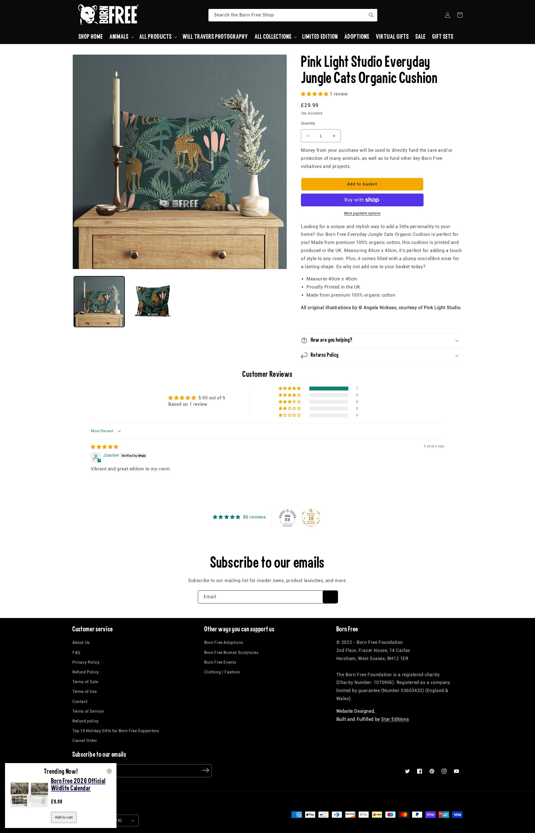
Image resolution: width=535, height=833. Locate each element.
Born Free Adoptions (223, 642)
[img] (104, 447)
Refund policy (85, 721)
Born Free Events (220, 662)
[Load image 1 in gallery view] (99, 301)
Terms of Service (88, 711)
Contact (79, 701)
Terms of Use (84, 691)
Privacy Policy (85, 662)
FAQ (76, 652)
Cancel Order (84, 740)
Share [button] (312, 322)
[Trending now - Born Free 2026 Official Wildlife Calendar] (29, 812)
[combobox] (292, 15)
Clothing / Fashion (222, 672)
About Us (81, 642)
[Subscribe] (330, 596)
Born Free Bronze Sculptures (231, 652)
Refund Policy (85, 672)
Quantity (308, 123)
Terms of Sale (85, 682)
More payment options (362, 213)
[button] (121, 37)
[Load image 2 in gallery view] (152, 301)
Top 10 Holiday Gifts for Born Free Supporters (115, 731)
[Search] (371, 15)
